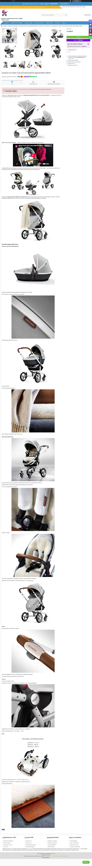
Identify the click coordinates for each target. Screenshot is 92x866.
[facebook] (2, 829)
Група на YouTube (74, 844)
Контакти (57, 22)
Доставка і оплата (39, 22)
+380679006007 (64, 4)
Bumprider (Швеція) (52, 842)
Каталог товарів (29, 22)
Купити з (76, 40)
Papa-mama (30, 848)
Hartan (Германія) (52, 844)
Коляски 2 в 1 (29, 841)
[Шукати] (66, 15)
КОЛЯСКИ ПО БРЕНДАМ (16, 22)
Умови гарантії (49, 22)
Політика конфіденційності (62, 856)
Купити (78, 37)
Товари (5, 26)
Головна (6, 22)
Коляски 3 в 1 (29, 842)
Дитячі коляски (7, 842)
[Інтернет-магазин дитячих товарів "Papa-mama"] (4, 12)
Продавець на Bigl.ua (46, 854)
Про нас (64, 22)
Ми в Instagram (73, 841)
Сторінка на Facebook (75, 846)
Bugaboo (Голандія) (52, 841)
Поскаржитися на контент (50, 856)
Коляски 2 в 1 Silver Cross (44, 26)
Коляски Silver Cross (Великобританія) (28, 26)
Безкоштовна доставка (73, 60)
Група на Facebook (74, 842)
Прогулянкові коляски (31, 844)
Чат (87, 862)
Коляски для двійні (30, 846)
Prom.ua (53, 853)
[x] (4, 829)
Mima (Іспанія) (51, 846)
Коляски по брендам (13, 26)
